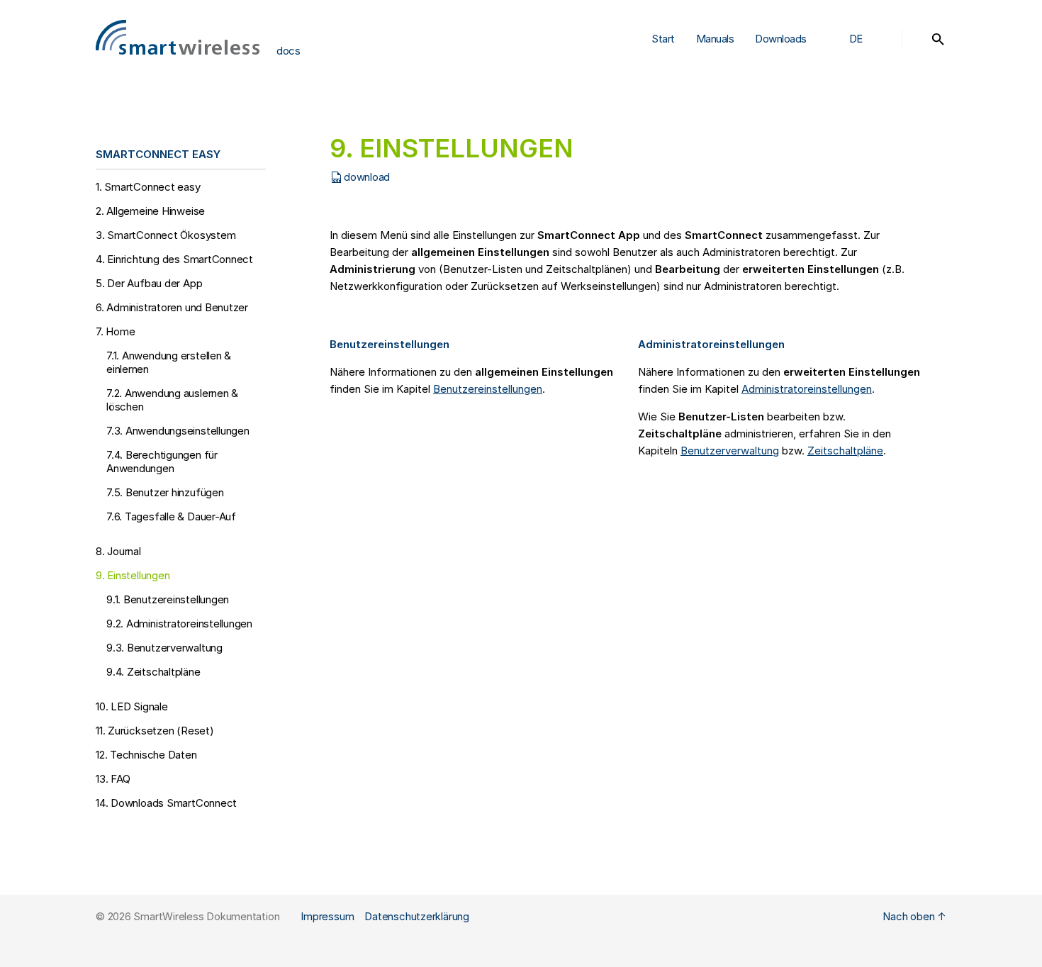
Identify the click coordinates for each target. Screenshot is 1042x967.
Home (115, 331)
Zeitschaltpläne (153, 671)
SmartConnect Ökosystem (165, 235)
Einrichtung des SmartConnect (174, 259)
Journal (118, 551)
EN (856, 96)
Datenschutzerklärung (416, 916)
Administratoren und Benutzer (172, 307)
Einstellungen (132, 575)
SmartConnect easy (148, 187)
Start (663, 38)
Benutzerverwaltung (164, 647)
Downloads (781, 38)
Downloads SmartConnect (789, 115)
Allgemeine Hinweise (150, 211)
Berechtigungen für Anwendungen (162, 461)
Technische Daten (146, 754)
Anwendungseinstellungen (178, 430)
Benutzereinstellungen (167, 599)
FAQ (113, 779)
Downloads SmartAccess (787, 75)
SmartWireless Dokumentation (206, 916)
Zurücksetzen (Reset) (155, 730)
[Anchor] (230, 153)
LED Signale (132, 706)
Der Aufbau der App (149, 283)
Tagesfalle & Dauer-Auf (171, 516)
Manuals (715, 38)
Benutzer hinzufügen (165, 492)
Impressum (327, 916)
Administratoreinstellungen (179, 623)
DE (856, 38)
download (367, 177)
